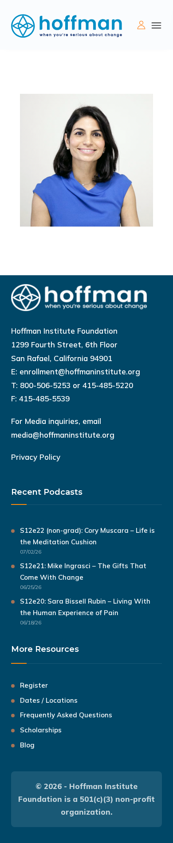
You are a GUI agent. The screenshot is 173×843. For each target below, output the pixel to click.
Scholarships (41, 730)
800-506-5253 (45, 385)
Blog (27, 745)
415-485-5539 (44, 398)
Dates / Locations (49, 700)
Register (34, 685)
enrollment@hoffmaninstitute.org (80, 371)
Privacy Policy (35, 457)
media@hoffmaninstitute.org (62, 434)
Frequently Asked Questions (66, 715)
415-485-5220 (108, 385)
